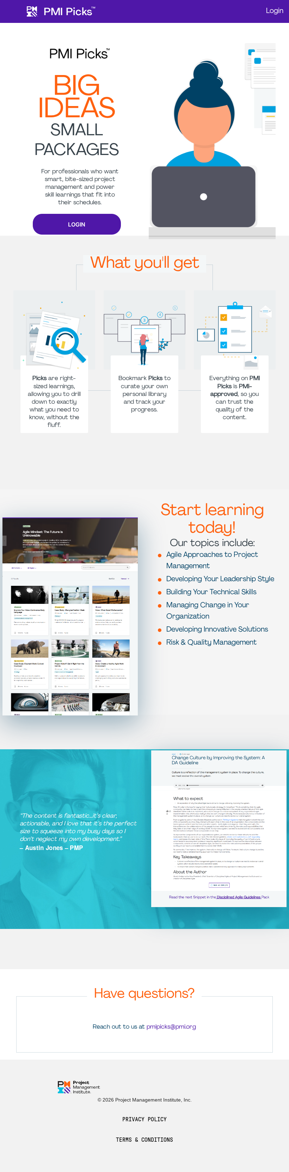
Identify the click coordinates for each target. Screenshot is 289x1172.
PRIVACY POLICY (144, 1119)
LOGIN (76, 224)
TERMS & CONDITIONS (144, 1140)
